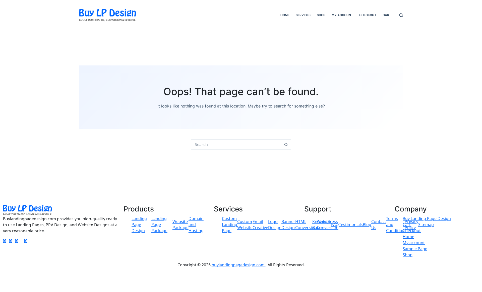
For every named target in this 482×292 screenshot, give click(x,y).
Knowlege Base (321, 224)
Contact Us (378, 224)
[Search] (401, 15)
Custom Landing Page (229, 224)
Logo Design (274, 224)
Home (284, 15)
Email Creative (260, 224)
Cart (387, 15)
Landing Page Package (159, 224)
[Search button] (286, 144)
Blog (367, 224)
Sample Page (415, 248)
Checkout (367, 15)
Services (303, 15)
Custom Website (245, 224)
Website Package (180, 224)
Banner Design (288, 224)
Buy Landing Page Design (427, 218)
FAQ (335, 224)
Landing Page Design (139, 224)
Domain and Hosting (196, 224)
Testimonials (351, 224)
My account (342, 15)
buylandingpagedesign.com (239, 265)
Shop (321, 15)
